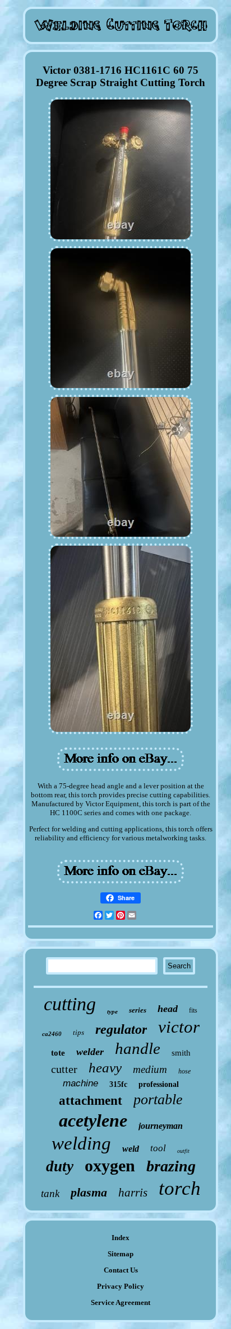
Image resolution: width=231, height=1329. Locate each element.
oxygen (110, 1165)
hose (184, 1071)
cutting (70, 1004)
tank (50, 1193)
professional (158, 1084)
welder (90, 1051)
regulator (121, 1029)
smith (181, 1052)
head (168, 1008)
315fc (118, 1084)
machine (80, 1083)
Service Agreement (120, 1302)
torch (180, 1188)
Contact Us (121, 1270)
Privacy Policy (120, 1286)
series (137, 1010)
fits (193, 1010)
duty (59, 1166)
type (112, 1011)
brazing (171, 1166)
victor (179, 1027)
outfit (183, 1151)
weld (130, 1148)
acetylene (93, 1120)
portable (158, 1099)
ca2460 (52, 1033)
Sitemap (120, 1254)
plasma (89, 1192)
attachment (90, 1101)
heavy (105, 1067)
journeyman (160, 1126)
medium (150, 1069)
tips (78, 1032)
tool (158, 1148)
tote (58, 1052)
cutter (64, 1069)
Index (121, 1237)
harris (132, 1192)
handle (137, 1048)
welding (81, 1143)
